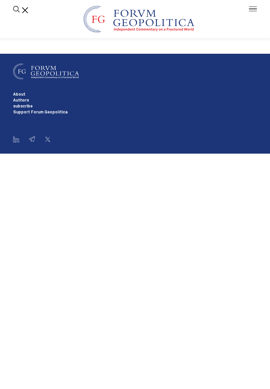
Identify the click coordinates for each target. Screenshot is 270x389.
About (19, 95)
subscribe (23, 106)
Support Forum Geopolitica (40, 112)
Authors (21, 101)
